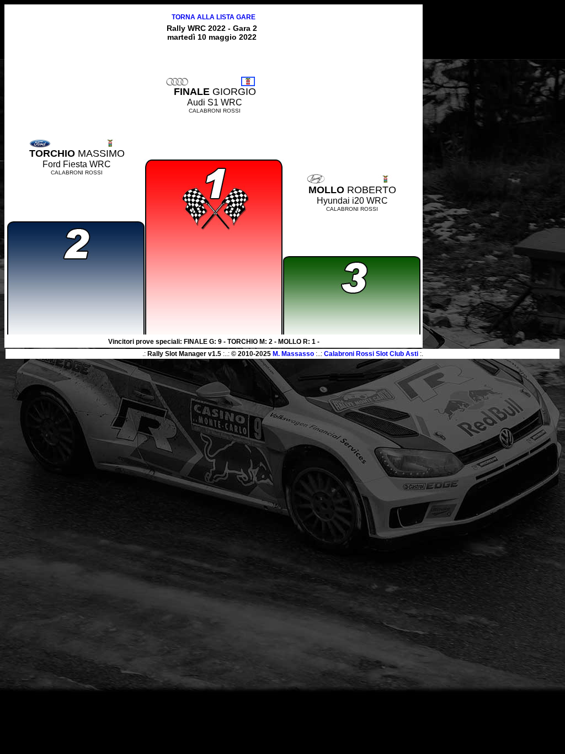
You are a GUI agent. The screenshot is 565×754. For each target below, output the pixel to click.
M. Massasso (293, 354)
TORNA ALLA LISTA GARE (213, 17)
